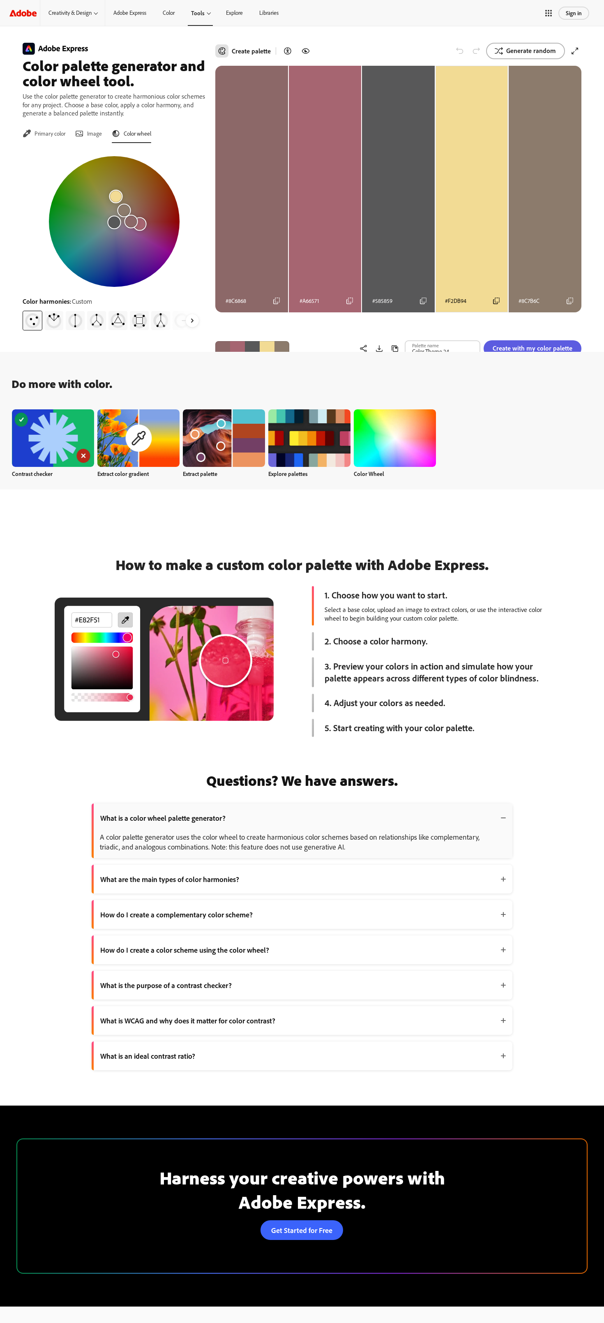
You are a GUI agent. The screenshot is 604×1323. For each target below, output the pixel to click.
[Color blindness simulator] (305, 51)
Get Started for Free (301, 1230)
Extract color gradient (123, 473)
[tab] (44, 133)
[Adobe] (23, 13)
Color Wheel (369, 473)
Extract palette (200, 473)
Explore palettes (288, 473)
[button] (548, 13)
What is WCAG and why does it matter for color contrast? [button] (187, 1020)
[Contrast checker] (287, 51)
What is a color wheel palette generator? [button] (163, 817)
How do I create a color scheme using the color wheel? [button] (184, 949)
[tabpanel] (114, 240)
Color (169, 12)
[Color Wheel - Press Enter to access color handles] (114, 221)
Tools (198, 12)
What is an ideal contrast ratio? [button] (147, 1055)
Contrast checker (32, 473)
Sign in (574, 12)
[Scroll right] (192, 320)
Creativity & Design (70, 12)
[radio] (32, 320)
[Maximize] (574, 51)
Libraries (269, 12)
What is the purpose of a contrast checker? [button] (166, 985)
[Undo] (459, 51)
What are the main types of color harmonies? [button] (169, 879)
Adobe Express (129, 12)
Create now (53, 437)
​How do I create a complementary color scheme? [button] (176, 914)
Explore (234, 12)
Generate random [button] (531, 50)
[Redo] (476, 51)
